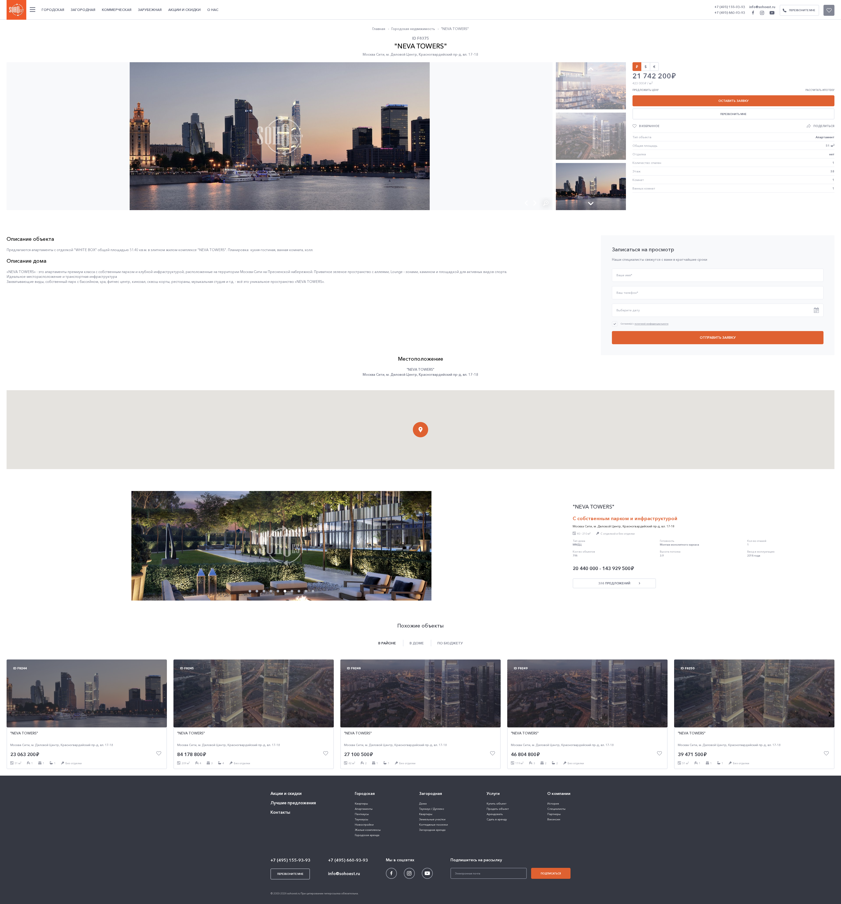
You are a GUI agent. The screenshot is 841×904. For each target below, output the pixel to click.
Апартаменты (364, 808)
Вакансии (553, 819)
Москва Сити (373, 54)
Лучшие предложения (293, 802)
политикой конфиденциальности (651, 324)
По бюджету (450, 643)
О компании (559, 793)
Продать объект (498, 808)
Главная (378, 29)
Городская (53, 9)
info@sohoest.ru (762, 7)
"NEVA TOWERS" (455, 29)
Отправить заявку (718, 337)
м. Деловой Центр (401, 54)
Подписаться (551, 873)
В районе (387, 643)
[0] (828, 10)
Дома (423, 803)
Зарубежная (150, 9)
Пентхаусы (362, 814)
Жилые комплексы (368, 829)
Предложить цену (646, 90)
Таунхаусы (361, 819)
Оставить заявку (733, 101)
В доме (417, 643)
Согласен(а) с (644, 323)
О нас (212, 9)
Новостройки (364, 824)
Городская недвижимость (413, 29)
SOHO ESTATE (16, 10)
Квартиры (361, 803)
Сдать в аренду (497, 819)
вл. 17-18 (470, 54)
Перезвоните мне (802, 10)
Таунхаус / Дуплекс (431, 808)
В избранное (649, 126)
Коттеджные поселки (433, 824)
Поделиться (823, 126)
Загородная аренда (432, 829)
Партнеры (554, 814)
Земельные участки (432, 819)
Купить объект (496, 803)
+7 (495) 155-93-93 (729, 7)
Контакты (280, 812)
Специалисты (556, 808)
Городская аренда (367, 835)
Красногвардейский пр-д (440, 54)
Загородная (83, 9)
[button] (526, 203)
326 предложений (614, 583)
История (553, 803)
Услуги (493, 793)
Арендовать (495, 814)
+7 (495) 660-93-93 (729, 13)
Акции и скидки (184, 9)
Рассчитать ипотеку (820, 90)
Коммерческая (116, 9)
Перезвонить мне (733, 114)
